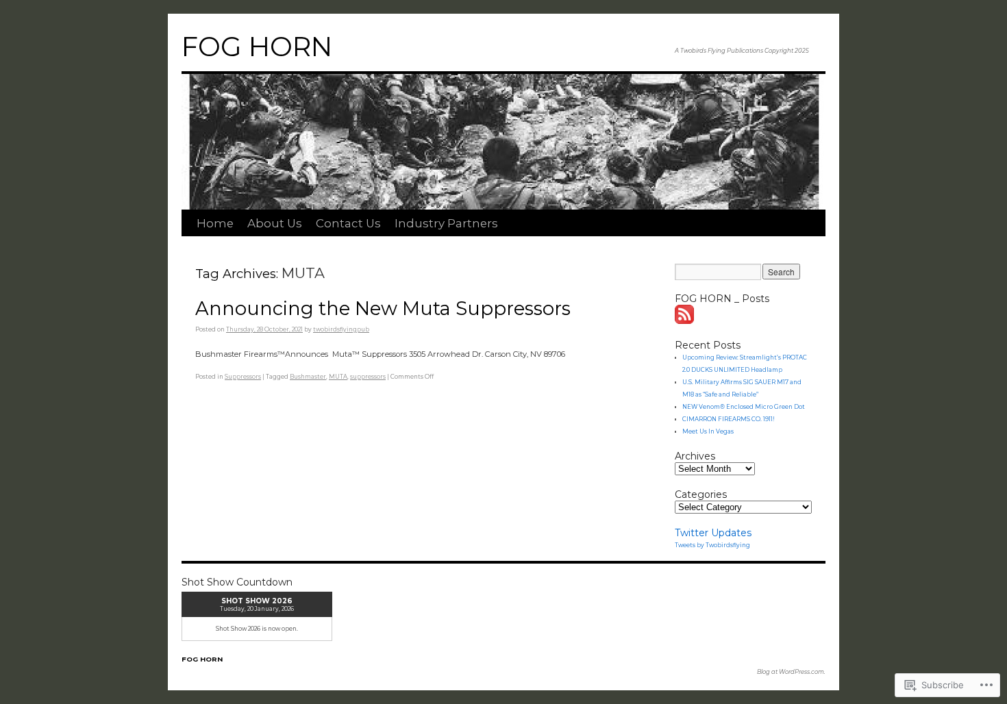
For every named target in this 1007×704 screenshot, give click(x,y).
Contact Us (348, 223)
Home (215, 223)
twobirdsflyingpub (341, 329)
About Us (274, 223)
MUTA (338, 376)
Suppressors (243, 376)
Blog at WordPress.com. (791, 671)
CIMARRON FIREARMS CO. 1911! (728, 419)
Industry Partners (446, 223)
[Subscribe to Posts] (685, 320)
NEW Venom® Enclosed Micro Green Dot (743, 406)
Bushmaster (308, 376)
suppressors (368, 376)
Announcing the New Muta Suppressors (383, 308)
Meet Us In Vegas (708, 431)
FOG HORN (257, 46)
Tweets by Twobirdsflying (712, 545)
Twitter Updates (713, 533)
